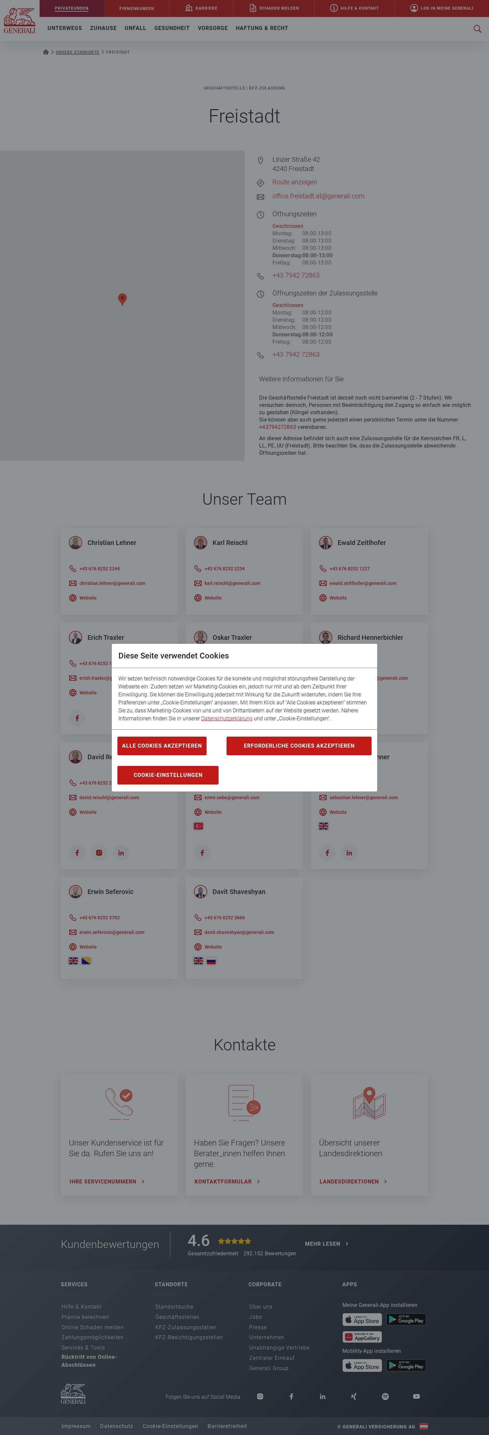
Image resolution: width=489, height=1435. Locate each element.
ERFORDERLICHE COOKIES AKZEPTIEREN (299, 746)
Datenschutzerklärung (226, 718)
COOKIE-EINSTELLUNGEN (168, 775)
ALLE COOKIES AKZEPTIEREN (162, 746)
